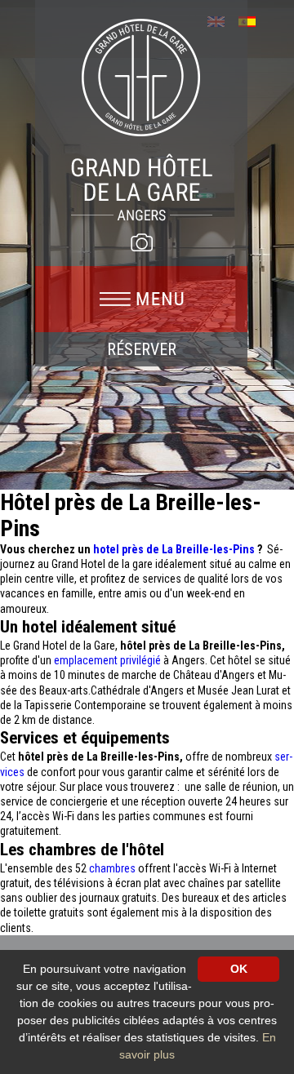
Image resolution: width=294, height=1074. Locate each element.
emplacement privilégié (107, 660)
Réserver (141, 349)
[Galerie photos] (141, 242)
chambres (113, 868)
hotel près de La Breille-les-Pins (175, 549)
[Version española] (252, 20)
